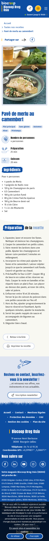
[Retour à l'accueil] (8, 3)
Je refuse (15, 536)
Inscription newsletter (26, 395)
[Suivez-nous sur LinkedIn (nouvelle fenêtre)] (14, 464)
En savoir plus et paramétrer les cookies (24, 529)
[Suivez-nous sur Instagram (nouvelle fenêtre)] (33, 464)
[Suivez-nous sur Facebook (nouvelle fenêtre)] (5, 464)
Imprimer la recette (21, 346)
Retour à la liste (18, 337)
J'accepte (34, 536)
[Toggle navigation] (45, 9)
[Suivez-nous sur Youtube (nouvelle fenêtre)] (23, 464)
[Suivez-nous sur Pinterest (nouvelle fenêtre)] (42, 464)
